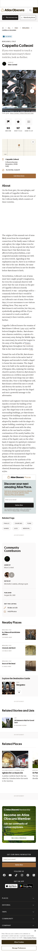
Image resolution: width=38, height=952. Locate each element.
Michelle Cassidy (10, 584)
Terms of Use (25, 510)
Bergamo (20, 685)
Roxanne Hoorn (21, 725)
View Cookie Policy (30, 938)
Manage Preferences (19, 948)
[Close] (35, 931)
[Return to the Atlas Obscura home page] (13, 10)
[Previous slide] (6, 91)
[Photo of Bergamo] (8, 688)
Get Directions (19, 176)
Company (6, 925)
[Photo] (30, 634)
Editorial (6, 905)
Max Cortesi (12, 65)
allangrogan (23, 584)
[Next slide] (32, 91)
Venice (27, 343)
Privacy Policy (16, 510)
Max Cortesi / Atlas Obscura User (22, 113)
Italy (31, 349)
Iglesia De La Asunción (12, 773)
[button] (8, 121)
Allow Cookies (19, 942)
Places (5, 898)
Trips (4, 912)
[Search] (30, 10)
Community (7, 918)
